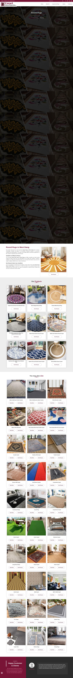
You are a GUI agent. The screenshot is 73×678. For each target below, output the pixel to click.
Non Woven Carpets (36, 482)
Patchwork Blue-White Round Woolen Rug (16, 361)
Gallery (64, 4)
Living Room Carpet (57, 509)
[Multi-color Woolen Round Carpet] (56, 322)
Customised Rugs (16, 509)
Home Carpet (56, 564)
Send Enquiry (53, 274)
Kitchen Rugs (36, 646)
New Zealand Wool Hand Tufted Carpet (36, 427)
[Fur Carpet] (16, 608)
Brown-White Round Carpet (56, 361)
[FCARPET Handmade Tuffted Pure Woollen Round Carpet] (16, 322)
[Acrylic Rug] (36, 499)
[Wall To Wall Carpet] (56, 581)
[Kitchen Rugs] (36, 636)
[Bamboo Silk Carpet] (36, 444)
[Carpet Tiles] (16, 636)
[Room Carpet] (36, 553)
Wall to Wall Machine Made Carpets (36, 400)
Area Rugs (36, 619)
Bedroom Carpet (56, 537)
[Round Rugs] (53, 259)
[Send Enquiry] (2, 673)
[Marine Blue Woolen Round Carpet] (36, 322)
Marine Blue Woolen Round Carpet (36, 333)
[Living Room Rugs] (16, 553)
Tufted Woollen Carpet (56, 400)
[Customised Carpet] (56, 471)
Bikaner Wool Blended (16, 427)
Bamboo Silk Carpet (36, 454)
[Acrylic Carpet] (16, 444)
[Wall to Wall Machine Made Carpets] (36, 389)
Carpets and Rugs (55, 4)
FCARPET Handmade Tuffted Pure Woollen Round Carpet (16, 333)
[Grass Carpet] (16, 526)
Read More (12, 430)
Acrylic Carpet (16, 454)
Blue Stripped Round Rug (36, 305)
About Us (47, 4)
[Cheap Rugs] (56, 636)
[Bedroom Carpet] (56, 526)
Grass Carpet (16, 537)
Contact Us (70, 4)
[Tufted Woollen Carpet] (56, 389)
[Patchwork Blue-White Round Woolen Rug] (16, 350)
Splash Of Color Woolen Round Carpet (36, 361)
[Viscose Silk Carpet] (16, 471)
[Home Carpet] (56, 553)
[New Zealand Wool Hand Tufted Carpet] (36, 416)
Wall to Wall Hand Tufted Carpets (16, 400)
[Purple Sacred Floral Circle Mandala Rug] (16, 294)
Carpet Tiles (16, 646)
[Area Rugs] (36, 608)
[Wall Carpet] (36, 581)
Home (42, 4)
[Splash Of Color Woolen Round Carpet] (36, 350)
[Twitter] (67, 1)
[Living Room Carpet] (56, 499)
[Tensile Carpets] (56, 444)
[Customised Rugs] (16, 499)
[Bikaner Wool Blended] (16, 416)
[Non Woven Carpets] (36, 471)
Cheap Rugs (56, 646)
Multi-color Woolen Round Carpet (57, 333)
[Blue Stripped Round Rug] (36, 294)
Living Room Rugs (16, 564)
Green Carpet (36, 537)
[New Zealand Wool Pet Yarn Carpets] (56, 416)
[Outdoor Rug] (56, 608)
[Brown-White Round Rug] (56, 294)
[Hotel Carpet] (16, 581)
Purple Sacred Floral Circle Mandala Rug (16, 305)
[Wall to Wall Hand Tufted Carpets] (16, 389)
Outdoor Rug (56, 619)
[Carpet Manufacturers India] (8, 4)
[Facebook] (66, 1)
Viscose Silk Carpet (16, 482)
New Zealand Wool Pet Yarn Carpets (57, 427)
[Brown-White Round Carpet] (56, 350)
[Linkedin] (69, 1)
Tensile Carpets (57, 454)
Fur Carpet (16, 619)
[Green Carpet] (36, 526)
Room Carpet (36, 564)
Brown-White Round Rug (57, 305)
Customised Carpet (57, 482)
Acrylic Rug (36, 509)
